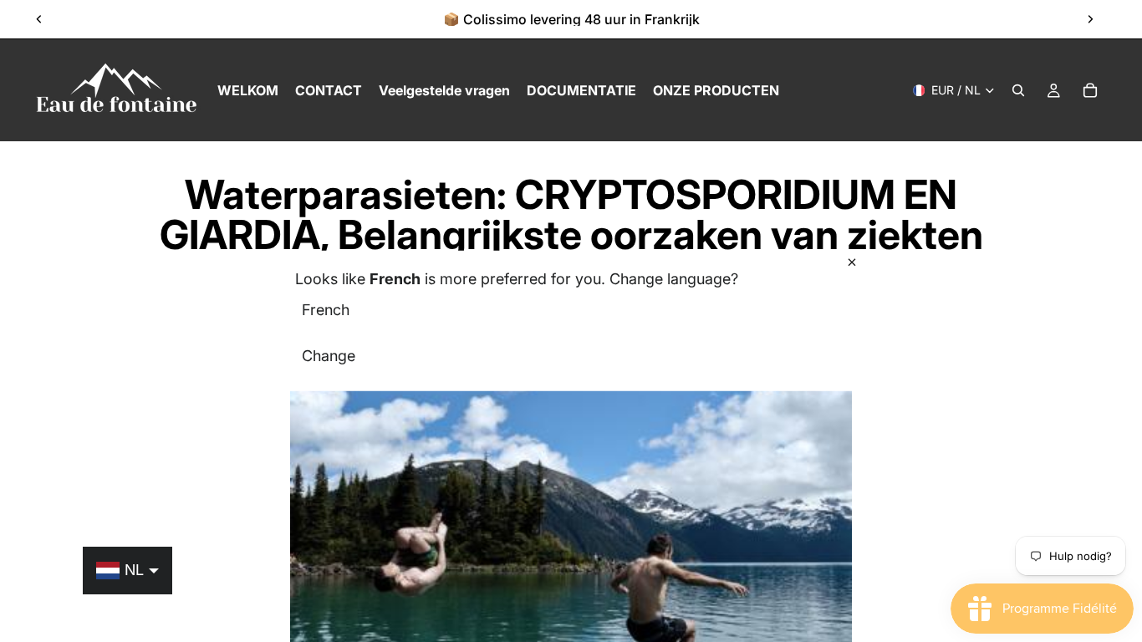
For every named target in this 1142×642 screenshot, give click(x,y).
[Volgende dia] (1090, 19)
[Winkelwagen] (1090, 90)
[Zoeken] (1018, 90)
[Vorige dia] (39, 19)
